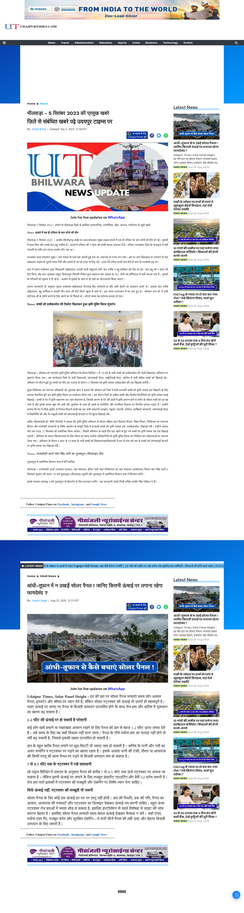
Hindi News (48, 576)
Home (31, 103)
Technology (170, 42)
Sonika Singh (39, 600)
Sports (122, 42)
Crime (136, 42)
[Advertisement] (122, 70)
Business (151, 42)
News (51, 42)
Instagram (77, 504)
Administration (84, 42)
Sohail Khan (39, 129)
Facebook (63, 504)
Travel (65, 42)
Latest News (185, 107)
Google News (99, 504)
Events (188, 42)
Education (105, 42)
